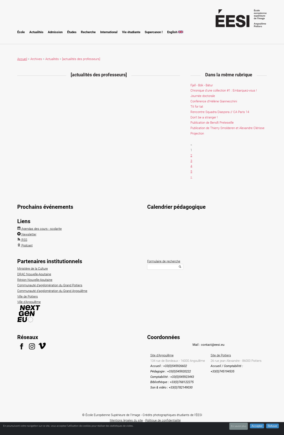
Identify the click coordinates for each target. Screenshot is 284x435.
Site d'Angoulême (162, 355)
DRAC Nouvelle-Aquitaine (34, 274)
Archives (36, 59)
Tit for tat (196, 106)
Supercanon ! (154, 32)
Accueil (22, 59)
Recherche (88, 32)
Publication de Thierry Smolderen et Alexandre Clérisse (227, 128)
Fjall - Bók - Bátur (201, 85)
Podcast (27, 245)
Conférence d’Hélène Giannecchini (213, 101)
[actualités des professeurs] (81, 59)
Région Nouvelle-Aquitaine (34, 280)
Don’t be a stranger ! (204, 117)
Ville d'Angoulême (29, 302)
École (21, 32)
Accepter (257, 425)
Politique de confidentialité (163, 420)
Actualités (36, 32)
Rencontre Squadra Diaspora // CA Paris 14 (219, 112)
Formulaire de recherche (163, 261)
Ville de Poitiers (27, 296)
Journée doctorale (202, 96)
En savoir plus (238, 426)
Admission (55, 32)
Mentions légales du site (126, 420)
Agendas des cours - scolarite (41, 229)
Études (72, 32)
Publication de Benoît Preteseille (212, 122)
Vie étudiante (131, 32)
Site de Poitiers (221, 355)
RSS (24, 240)
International (108, 32)
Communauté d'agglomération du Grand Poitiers (49, 285)
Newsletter (28, 234)
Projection (197, 133)
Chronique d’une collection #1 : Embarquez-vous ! (223, 90)
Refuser (272, 425)
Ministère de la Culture (32, 268)
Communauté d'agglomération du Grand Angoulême (52, 291)
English (172, 32)
